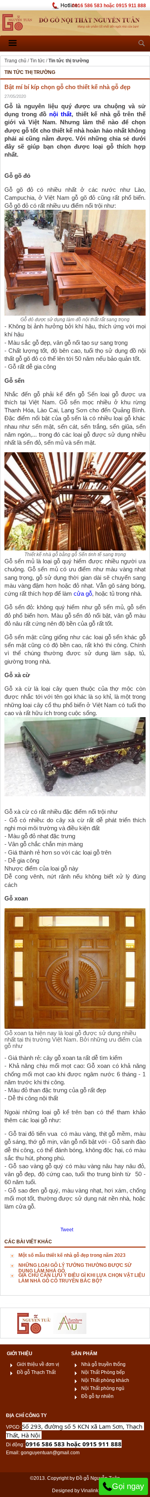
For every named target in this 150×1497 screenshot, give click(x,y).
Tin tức (37, 61)
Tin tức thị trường (68, 61)
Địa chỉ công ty (26, 1415)
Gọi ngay (128, 1486)
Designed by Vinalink (75, 1490)
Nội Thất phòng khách (105, 1380)
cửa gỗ (83, 593)
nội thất (60, 114)
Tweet (66, 1230)
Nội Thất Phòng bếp (103, 1372)
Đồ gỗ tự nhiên (97, 1396)
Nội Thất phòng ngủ (102, 1388)
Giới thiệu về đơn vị (38, 1364)
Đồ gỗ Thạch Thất (36, 1372)
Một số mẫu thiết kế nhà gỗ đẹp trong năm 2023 (72, 1255)
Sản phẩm (84, 1353)
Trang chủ (15, 61)
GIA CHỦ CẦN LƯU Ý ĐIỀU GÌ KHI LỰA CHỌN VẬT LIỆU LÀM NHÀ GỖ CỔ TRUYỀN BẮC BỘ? (81, 1278)
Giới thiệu (19, 1353)
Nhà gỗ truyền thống (103, 1364)
